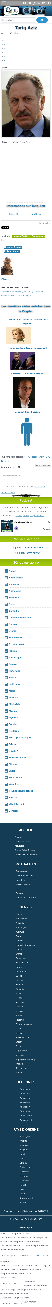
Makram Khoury (34, 214)
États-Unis (24, 1180)
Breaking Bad (21, 291)
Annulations (21, 871)
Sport (18, 1046)
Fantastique (21, 971)
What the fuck (22, 1068)
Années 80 (25, 1102)
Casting (19, 893)
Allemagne (25, 1136)
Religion (19, 1033)
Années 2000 (26, 1111)
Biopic (18, 936)
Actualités (19, 846)
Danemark (24, 1171)
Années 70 (25, 1098)
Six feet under (7, 291)
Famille (19, 967)
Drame (19, 954)
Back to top (24, 1227)
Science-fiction (22, 1037)
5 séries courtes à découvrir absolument (27, 348)
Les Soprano (27, 295)
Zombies (20, 1072)
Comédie (20, 940)
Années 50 (25, 1089)
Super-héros (21, 1050)
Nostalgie (20, 880)
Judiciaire (20, 989)
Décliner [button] (18, 1283)
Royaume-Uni (26, 1198)
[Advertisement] (26, 173)
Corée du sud (26, 1167)
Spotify (19, 515)
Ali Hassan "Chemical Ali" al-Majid (27, 373)
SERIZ (45, 1211)
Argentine (24, 1141)
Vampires (20, 1055)
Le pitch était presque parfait (28, 1211)
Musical (19, 1006)
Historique (20, 980)
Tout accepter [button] (8, 1255)
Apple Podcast (37, 515)
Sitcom (19, 1042)
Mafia (18, 993)
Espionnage (21, 958)
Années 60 (25, 1093)
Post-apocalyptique (25, 1024)
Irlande (23, 1154)
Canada (23, 1163)
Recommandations (24, 875)
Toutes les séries (22, 841)
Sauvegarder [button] (30, 1302)
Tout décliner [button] (25, 1255)
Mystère (19, 1011)
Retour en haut (8, 492)
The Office (15, 295)
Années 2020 (26, 1120)
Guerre (19, 976)
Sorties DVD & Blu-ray (25, 850)
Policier (19, 1015)
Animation (20, 923)
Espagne (24, 1176)
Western (19, 1064)
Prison (18, 1028)
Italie (22, 1189)
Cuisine (19, 949)
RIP (17, 889)
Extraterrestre (22, 962)
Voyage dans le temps (26, 1059)
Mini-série (20, 1002)
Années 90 (25, 1107)
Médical (19, 998)
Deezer (26, 515)
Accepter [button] (6, 1283)
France (23, 1185)
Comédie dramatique (25, 945)
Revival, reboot (23, 884)
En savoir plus (43, 1255)
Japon (22, 1193)
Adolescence (22, 918)
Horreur (19, 984)
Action (19, 914)
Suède (23, 1202)
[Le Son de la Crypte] (43, 3)
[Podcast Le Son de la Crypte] (39, 3)
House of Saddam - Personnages (29, 236)
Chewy (5, 279)
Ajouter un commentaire (43, 465)
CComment (39, 486)
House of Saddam (13, 247)
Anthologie (21, 927)
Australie (24, 1145)
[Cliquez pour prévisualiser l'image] (26, 104)
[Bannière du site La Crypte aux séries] (26, 11)
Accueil (18, 837)
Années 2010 (26, 1115)
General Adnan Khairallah (27, 412)
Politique (20, 1020)
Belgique (24, 1149)
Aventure (20, 932)
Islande (23, 1158)
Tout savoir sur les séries (26, 854)
